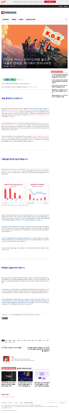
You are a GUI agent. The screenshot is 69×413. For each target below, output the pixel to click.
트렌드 (13, 341)
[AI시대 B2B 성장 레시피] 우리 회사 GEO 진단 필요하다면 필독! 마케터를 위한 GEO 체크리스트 (60, 76)
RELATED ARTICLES (8, 368)
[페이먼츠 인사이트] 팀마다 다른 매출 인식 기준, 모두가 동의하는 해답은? (42, 384)
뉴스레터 (9, 314)
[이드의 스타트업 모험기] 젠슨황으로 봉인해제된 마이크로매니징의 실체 (59, 81)
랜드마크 (14, 340)
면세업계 (24, 340)
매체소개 (10, 402)
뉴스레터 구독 (50, 1)
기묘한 (6, 66)
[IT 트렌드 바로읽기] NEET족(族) (11, 347)
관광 (6, 340)
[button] (34, 1)
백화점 (33, 340)
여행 (3, 341)
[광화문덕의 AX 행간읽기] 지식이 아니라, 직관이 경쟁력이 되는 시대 (60, 91)
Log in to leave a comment (7, 396)
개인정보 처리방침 (28, 402)
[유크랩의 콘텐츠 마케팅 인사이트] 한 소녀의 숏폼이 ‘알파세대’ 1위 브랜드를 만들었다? (38, 349)
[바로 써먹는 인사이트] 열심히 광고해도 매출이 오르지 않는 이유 (8, 384)
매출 (18, 340)
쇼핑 (36, 340)
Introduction (4, 402)
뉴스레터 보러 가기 (32, 87)
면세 (21, 340)
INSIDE (14, 19)
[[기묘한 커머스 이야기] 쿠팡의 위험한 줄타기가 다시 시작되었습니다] (25, 376)
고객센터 (21, 402)
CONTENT (5, 19)
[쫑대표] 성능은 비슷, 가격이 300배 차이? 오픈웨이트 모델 (59, 96)
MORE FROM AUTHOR (24, 368)
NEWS (21, 19)
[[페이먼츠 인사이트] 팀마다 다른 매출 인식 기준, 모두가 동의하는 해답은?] (42, 376)
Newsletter (30, 19)
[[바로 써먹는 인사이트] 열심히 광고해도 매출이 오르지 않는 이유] (9, 376)
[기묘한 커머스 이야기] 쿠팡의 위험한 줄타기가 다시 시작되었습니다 (25, 384)
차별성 (6, 341)
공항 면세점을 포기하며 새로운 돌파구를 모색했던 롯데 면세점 (21, 110)
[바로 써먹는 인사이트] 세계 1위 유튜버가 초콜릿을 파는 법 (59, 86)
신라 (44, 340)
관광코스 (10, 340)
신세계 (47, 340)
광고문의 (61, 6)
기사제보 (16, 402)
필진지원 (66, 6)
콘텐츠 (10, 341)
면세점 (29, 340)
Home (2, 23)
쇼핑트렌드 (40, 340)
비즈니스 (5, 56)
